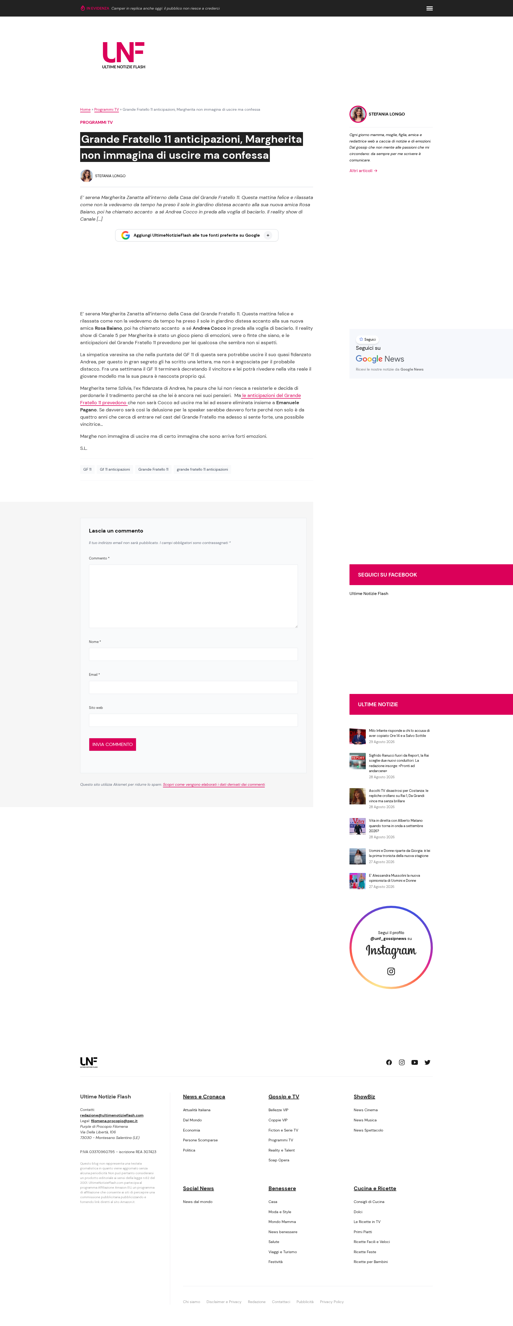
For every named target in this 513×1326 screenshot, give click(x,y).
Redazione (257, 1301)
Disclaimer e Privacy (224, 1301)
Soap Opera (279, 1160)
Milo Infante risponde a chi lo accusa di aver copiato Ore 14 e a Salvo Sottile (399, 733)
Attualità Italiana (197, 1109)
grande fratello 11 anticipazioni (202, 469)
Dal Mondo (192, 1120)
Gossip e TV (284, 1096)
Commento (99, 558)
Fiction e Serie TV (283, 1130)
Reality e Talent (282, 1150)
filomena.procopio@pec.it (114, 1120)
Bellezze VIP (278, 1109)
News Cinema (366, 1109)
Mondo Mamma (282, 1221)
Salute (274, 1241)
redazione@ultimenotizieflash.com (111, 1115)
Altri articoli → (363, 170)
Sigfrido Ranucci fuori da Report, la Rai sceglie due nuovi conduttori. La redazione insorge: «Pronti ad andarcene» (399, 763)
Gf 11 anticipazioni (115, 469)
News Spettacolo (368, 1130)
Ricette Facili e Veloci (372, 1241)
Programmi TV (106, 109)
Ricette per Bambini (371, 1261)
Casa (273, 1201)
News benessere (283, 1231)
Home (85, 109)
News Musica (365, 1120)
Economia (191, 1130)
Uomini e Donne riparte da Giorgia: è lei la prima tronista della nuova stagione (399, 853)
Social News (198, 1188)
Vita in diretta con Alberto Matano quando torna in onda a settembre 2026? (396, 825)
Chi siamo (191, 1301)
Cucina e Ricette (375, 1188)
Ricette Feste (365, 1251)
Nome (95, 642)
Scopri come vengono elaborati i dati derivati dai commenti (214, 784)
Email (94, 674)
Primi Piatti (363, 1231)
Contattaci (281, 1301)
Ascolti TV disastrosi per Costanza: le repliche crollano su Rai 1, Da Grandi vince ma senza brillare (398, 795)
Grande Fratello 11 (153, 469)
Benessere (282, 1188)
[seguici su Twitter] (427, 1062)
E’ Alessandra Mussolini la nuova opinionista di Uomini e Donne (394, 878)
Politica (189, 1150)
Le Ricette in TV (367, 1221)
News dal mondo (197, 1201)
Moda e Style (280, 1211)
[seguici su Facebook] (389, 1062)
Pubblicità (305, 1301)
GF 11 (87, 469)
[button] (429, 8)
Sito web (96, 707)
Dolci (358, 1211)
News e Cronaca (204, 1096)
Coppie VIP (278, 1120)
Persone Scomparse (200, 1140)
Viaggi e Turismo (283, 1251)
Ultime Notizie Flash (368, 593)
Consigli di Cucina (369, 1201)
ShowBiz (364, 1096)
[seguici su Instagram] (402, 1062)
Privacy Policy (332, 1301)
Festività (276, 1261)
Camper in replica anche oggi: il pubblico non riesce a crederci (165, 8)
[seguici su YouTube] (414, 1062)
